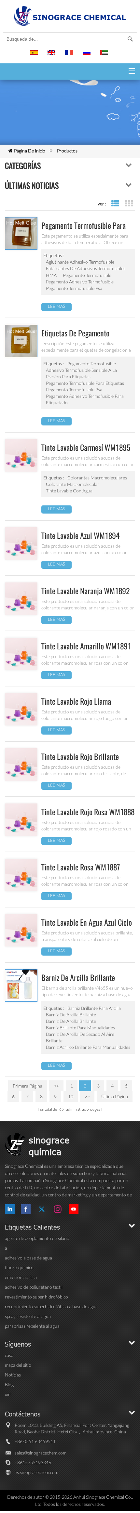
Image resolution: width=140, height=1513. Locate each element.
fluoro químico (19, 1267)
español (35, 55)
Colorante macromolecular (72, 484)
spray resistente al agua (28, 1316)
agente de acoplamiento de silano (37, 1238)
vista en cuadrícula (128, 203)
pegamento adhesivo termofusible (80, 281)
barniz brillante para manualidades (80, 1027)
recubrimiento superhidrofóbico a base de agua (51, 1306)
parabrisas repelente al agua (32, 1326)
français (70, 55)
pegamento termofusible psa (74, 288)
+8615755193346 (33, 1462)
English (52, 55)
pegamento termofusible (87, 275)
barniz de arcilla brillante (71, 1014)
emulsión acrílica (21, 1277)
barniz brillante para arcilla (94, 1008)
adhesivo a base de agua (28, 1257)
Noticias (13, 1374)
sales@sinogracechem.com (40, 1452)
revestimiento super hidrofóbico (36, 1296)
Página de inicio (29, 150)
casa (9, 1355)
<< (56, 1086)
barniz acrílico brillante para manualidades (88, 1047)
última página (114, 1096)
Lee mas (56, 306)
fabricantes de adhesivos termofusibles (85, 268)
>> (87, 1096)
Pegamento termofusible (91, 363)
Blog (9, 1384)
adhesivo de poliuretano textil (34, 1287)
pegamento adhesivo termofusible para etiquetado (85, 399)
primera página (27, 1086)
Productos (67, 150)
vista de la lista (115, 203)
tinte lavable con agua (69, 490)
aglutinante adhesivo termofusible (80, 262)
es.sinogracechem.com (36, 1472)
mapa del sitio (18, 1365)
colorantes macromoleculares (97, 477)
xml (8, 1394)
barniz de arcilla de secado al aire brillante (80, 1037)
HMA (51, 275)
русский (87, 55)
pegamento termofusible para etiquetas (85, 383)
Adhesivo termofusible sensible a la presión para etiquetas (81, 373)
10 (70, 1096)
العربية (105, 55)
